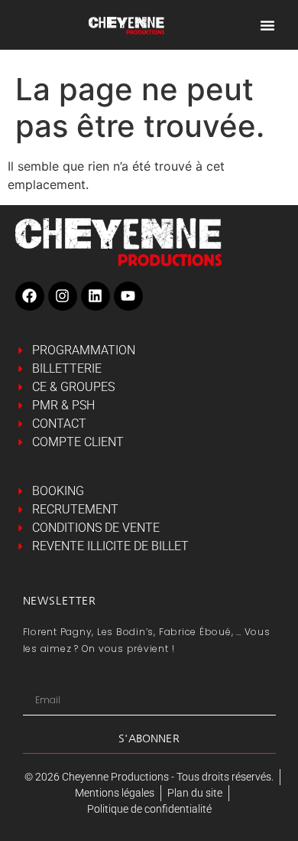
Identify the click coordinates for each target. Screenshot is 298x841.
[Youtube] (128, 296)
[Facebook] (29, 296)
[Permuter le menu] (267, 25)
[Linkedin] (95, 296)
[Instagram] (62, 296)
